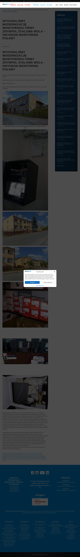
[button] (54, 271)
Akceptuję (32, 282)
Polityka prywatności (40, 285)
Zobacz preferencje (48, 282)
